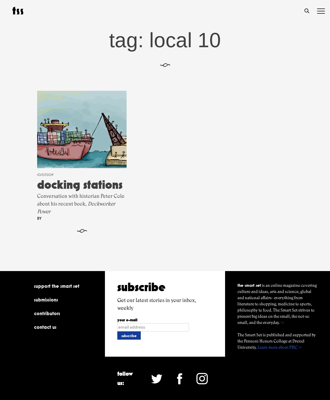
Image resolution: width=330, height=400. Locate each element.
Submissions (46, 299)
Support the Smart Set (56, 286)
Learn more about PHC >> (280, 347)
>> (282, 322)
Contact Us (45, 327)
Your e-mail (127, 319)
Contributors (47, 313)
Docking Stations (79, 184)
